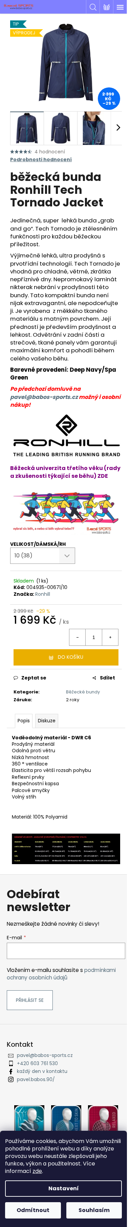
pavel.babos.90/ (36, 1079)
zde (37, 1171)
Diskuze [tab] (47, 720)
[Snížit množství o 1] (77, 637)
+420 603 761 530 (37, 1063)
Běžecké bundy (83, 692)
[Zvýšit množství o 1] (110, 637)
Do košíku (70, 657)
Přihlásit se (30, 1000)
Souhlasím (94, 1210)
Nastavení (63, 1188)
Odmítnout (33, 1210)
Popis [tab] (24, 720)
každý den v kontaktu (42, 1071)
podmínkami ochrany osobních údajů (61, 974)
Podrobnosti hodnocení (41, 159)
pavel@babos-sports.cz (44, 397)
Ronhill (42, 594)
